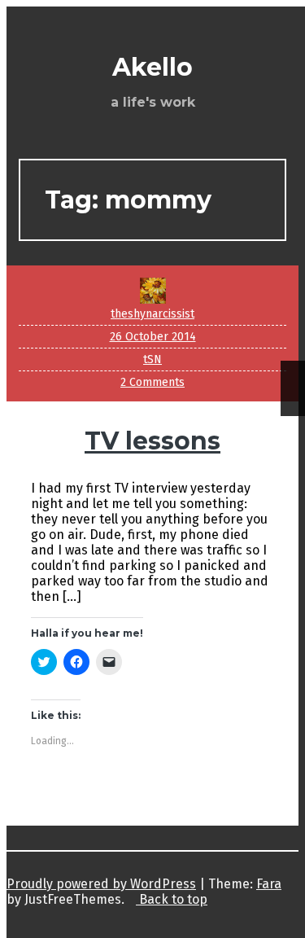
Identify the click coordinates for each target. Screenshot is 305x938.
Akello (152, 67)
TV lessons (152, 441)
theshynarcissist (152, 314)
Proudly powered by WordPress (101, 884)
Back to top (171, 899)
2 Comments (152, 382)
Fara (268, 884)
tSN (152, 359)
